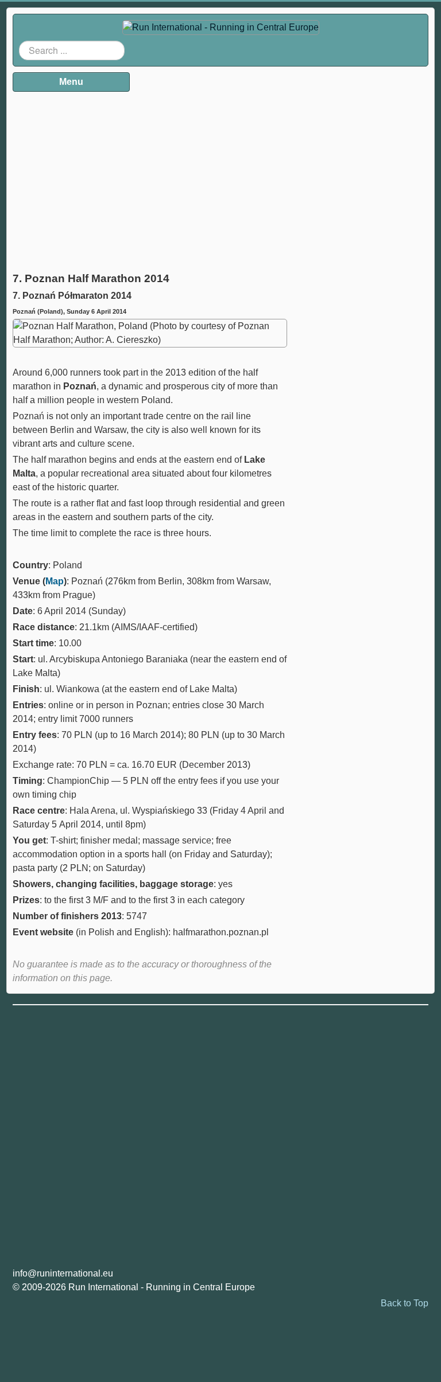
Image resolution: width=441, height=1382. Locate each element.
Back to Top (404, 1303)
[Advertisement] (150, 177)
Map (54, 581)
